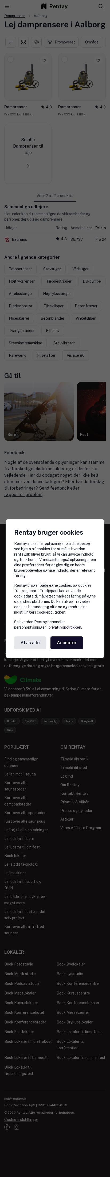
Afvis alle (30, 642)
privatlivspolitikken (65, 627)
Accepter (67, 642)
